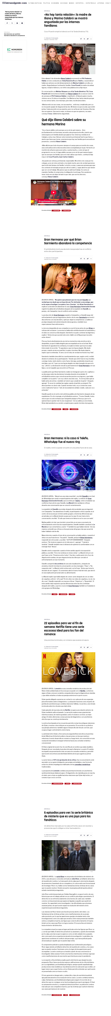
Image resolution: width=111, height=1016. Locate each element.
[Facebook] (7, 23)
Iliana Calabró (66, 78)
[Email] (22, 23)
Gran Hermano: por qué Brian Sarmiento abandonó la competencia (14, 34)
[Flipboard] (17, 23)
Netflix (67, 783)
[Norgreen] (14, 50)
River (62, 876)
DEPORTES (79, 3)
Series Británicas (77, 783)
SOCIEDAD (64, 3)
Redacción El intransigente (52, 38)
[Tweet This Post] (84, 39)
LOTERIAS (100, 3)
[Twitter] (12, 23)
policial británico (57, 995)
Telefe (77, 501)
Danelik (65, 409)
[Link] (87, 39)
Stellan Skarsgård (75, 995)
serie (58, 876)
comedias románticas (57, 783)
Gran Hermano (84, 365)
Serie (66, 995)
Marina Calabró (66, 210)
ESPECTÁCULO (91, 3)
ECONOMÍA (55, 3)
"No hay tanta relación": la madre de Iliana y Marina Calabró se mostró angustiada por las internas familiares (14, 15)
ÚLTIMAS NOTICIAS (35, 3)
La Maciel (72, 594)
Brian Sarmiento (56, 409)
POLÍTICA (46, 3)
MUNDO (71, 3)
